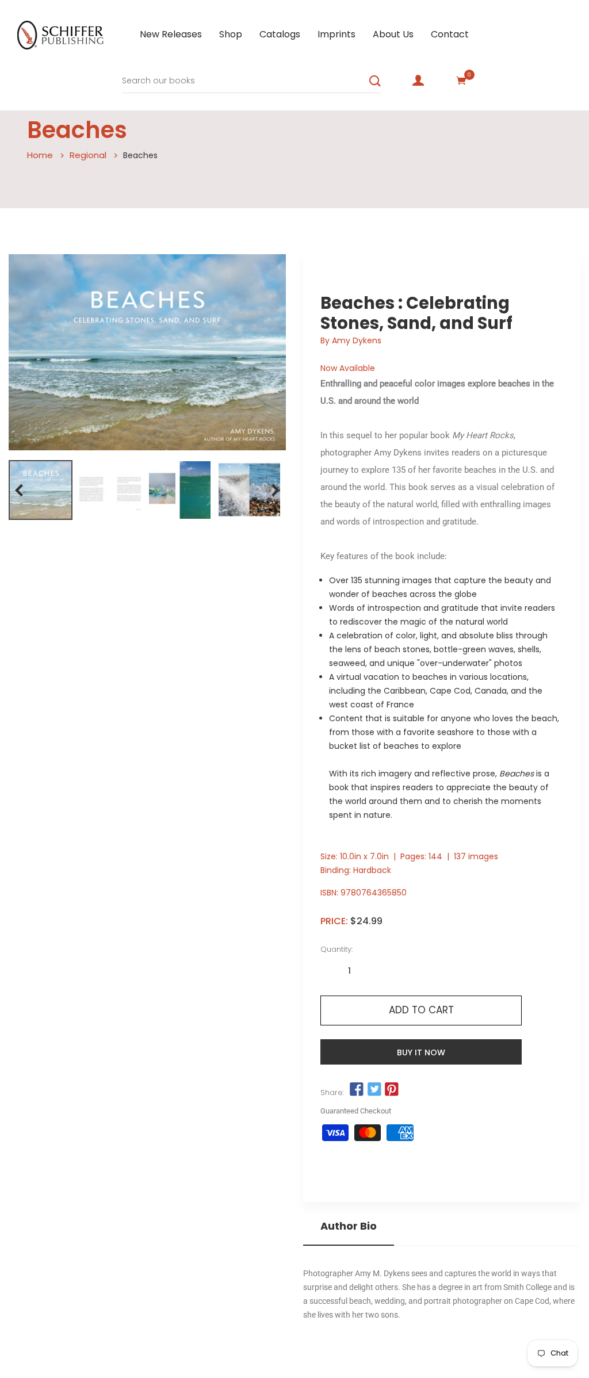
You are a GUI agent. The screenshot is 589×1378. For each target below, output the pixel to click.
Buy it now (421, 1052)
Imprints (336, 34)
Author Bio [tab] (348, 1226)
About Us (393, 34)
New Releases (171, 34)
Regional (88, 155)
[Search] (375, 81)
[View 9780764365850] (40, 490)
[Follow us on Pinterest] (391, 1090)
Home (40, 155)
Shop (230, 34)
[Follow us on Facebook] (356, 1090)
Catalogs (279, 34)
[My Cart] (461, 80)
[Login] (418, 80)
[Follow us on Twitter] (373, 1090)
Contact (450, 34)
